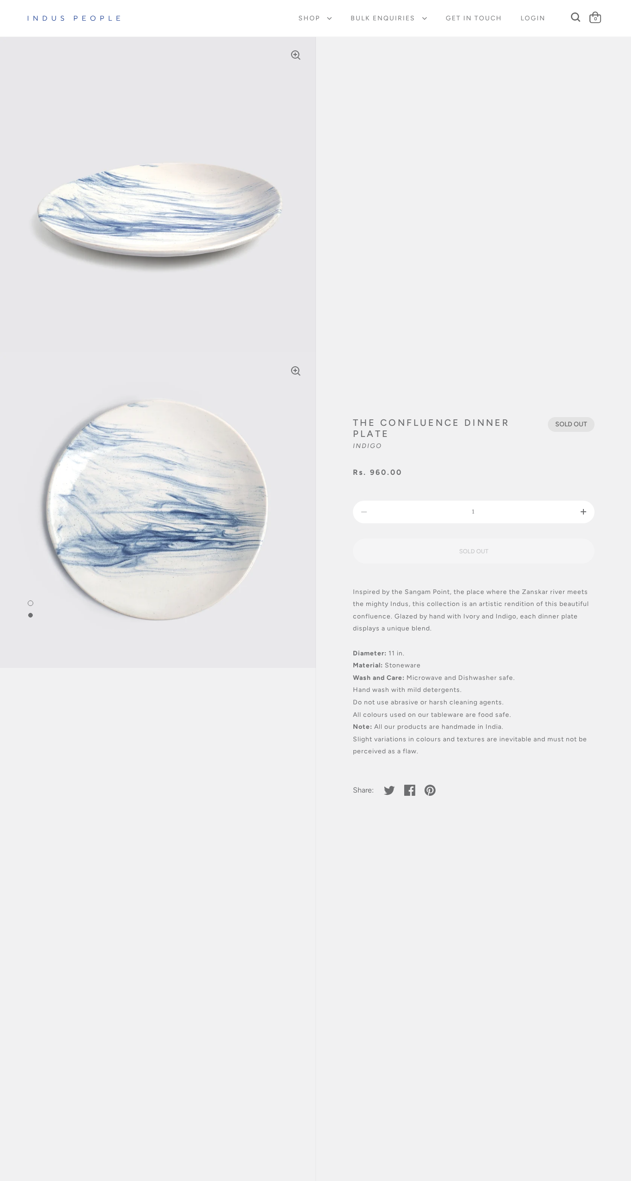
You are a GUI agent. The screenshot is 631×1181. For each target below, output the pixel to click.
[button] (583, 512)
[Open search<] (576, 17)
